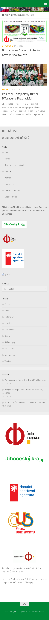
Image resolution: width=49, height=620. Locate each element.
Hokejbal (6, 89)
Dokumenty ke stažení (14, 165)
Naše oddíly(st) (10, 196)
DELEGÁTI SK (9, 131)
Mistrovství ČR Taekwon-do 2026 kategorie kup (24, 402)
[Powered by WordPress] (15, 611)
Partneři (7, 177)
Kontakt (7, 152)
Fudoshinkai (9, 310)
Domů (7, 158)
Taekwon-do (9, 355)
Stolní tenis (9, 348)
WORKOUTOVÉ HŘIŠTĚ (15, 138)
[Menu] (45, 3)
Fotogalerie (9, 184)
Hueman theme (38, 611)
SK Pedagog (7, 45)
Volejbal (7, 361)
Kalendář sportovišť (12, 190)
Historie (7, 171)
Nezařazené (9, 329)
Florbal (7, 304)
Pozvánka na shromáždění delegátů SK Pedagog (25, 380)
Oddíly (7, 335)
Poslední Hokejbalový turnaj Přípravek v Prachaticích (20, 96)
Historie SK (9, 316)
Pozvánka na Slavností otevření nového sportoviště (22, 52)
